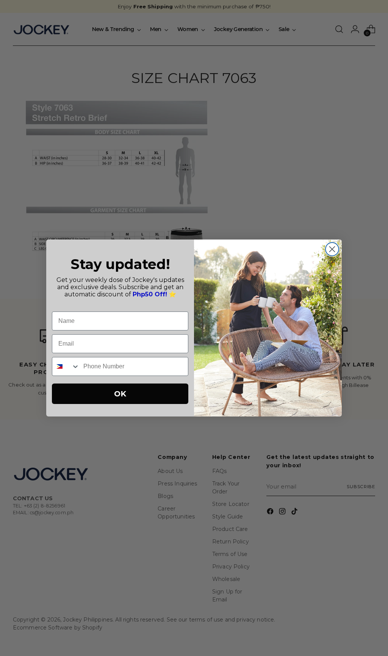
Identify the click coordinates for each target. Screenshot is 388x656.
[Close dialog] (332, 249)
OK (120, 393)
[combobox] (66, 366)
